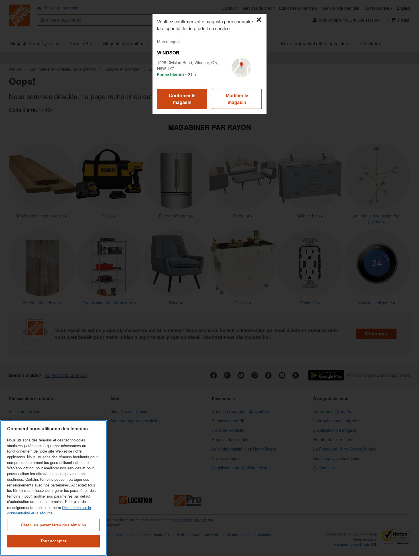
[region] (53, 488)
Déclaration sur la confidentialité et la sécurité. (49, 510)
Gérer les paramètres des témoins (53, 524)
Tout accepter (53, 541)
